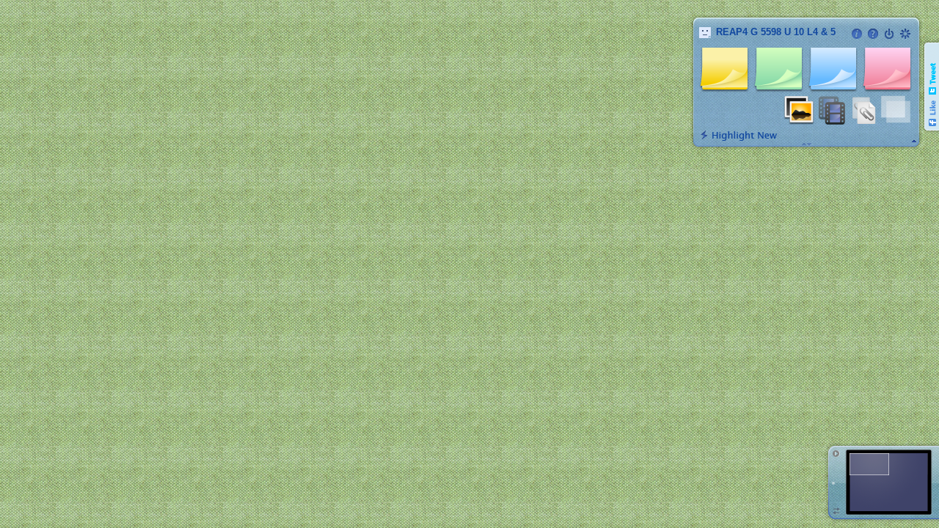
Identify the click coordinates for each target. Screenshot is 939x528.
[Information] (857, 34)
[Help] (873, 34)
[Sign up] (905, 34)
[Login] (889, 34)
